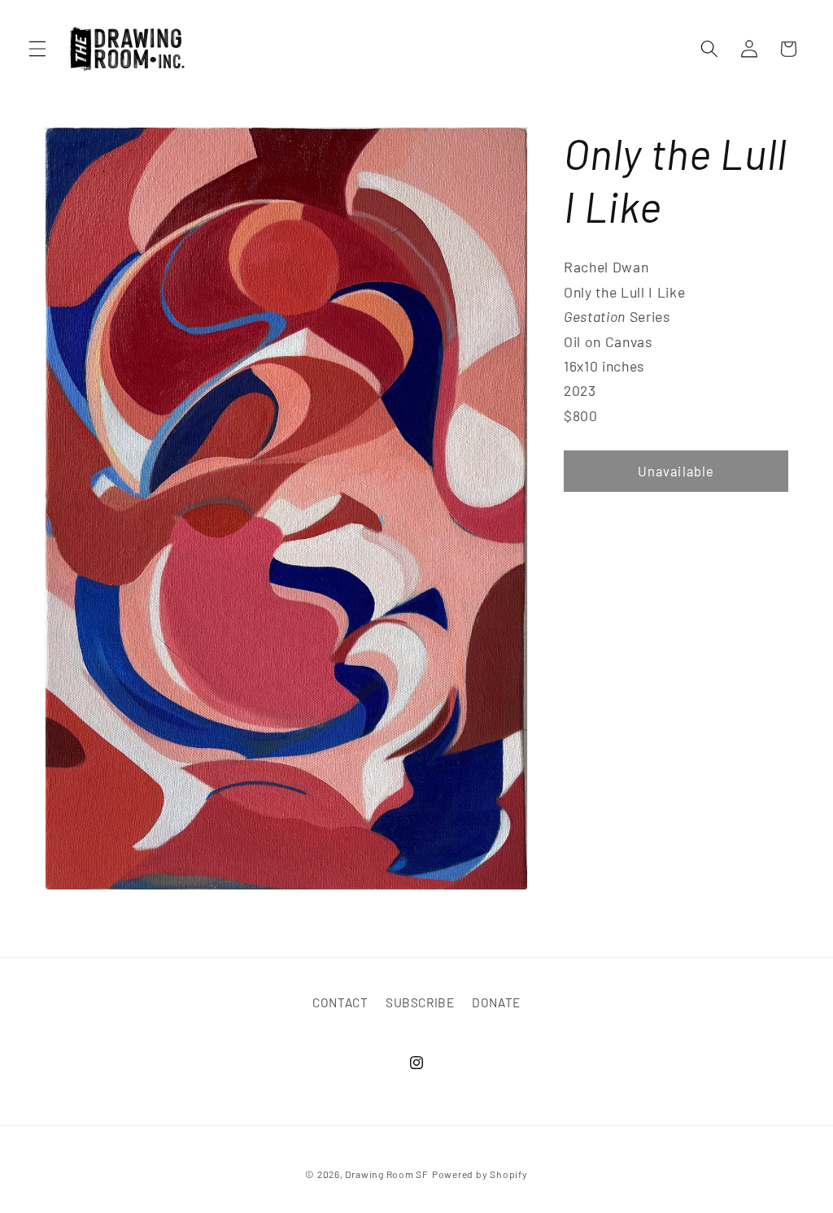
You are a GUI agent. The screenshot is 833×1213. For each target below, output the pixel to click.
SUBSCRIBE (420, 1002)
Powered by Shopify (480, 1174)
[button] (37, 48)
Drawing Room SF (387, 1174)
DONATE (496, 1002)
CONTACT (340, 1002)
